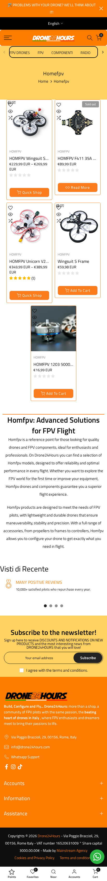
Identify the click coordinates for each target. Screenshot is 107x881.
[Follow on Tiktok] (20, 761)
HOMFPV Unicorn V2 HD (30, 255)
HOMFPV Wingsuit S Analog (34, 152)
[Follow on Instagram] (13, 761)
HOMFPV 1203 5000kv (54, 358)
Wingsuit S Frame (73, 255)
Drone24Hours (49, 829)
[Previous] (4, 45)
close (101, 5)
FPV (41, 46)
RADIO (85, 46)
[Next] (102, 45)
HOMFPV (15, 144)
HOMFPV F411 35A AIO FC (81, 152)
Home (43, 75)
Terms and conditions (76, 851)
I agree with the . (57, 664)
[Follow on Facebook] (6, 761)
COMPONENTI (62, 46)
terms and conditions (69, 664)
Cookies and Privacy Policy (35, 851)
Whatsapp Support (25, 750)
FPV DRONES (20, 46)
